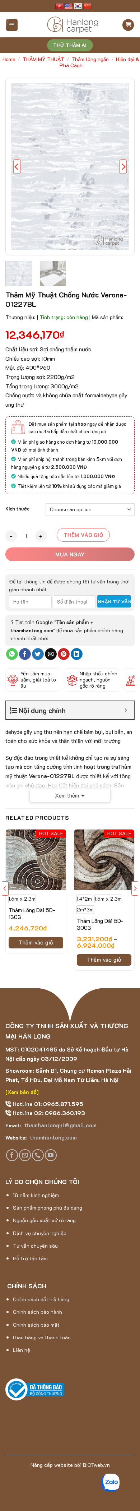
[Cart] (128, 25)
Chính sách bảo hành (37, 1311)
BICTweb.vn (96, 1464)
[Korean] (78, 6)
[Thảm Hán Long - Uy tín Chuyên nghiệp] (73, 24)
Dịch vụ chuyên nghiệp (39, 1233)
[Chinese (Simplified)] (87, 6)
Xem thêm (67, 795)
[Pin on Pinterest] (64, 654)
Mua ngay (70, 554)
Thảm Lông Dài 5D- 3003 (100, 925)
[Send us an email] (25, 1155)
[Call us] (38, 1155)
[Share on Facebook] (25, 654)
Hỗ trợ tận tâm (30, 1258)
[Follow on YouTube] (51, 1155)
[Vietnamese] (59, 6)
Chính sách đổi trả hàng (41, 1299)
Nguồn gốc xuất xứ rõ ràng (44, 1220)
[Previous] (16, 166)
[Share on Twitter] (38, 654)
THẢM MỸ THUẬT (43, 59)
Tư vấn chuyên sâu (35, 1245)
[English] (68, 6)
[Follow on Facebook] (12, 1155)
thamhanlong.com (52, 1137)
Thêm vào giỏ (83, 535)
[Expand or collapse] (125, 710)
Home (9, 59)
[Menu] (12, 25)
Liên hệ (21, 1349)
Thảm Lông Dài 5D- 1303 (32, 914)
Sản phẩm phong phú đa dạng (47, 1207)
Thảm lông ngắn (90, 59)
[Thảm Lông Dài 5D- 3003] (104, 860)
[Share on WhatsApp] (12, 654)
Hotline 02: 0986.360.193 (48, 1113)
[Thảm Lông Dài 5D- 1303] (36, 860)
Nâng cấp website (52, 1464)
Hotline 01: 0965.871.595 (47, 1104)
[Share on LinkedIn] (77, 654)
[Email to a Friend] (51, 654)
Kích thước (17, 508)
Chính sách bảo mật (36, 1324)
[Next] (123, 166)
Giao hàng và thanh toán (42, 1337)
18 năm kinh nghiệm (36, 1195)
